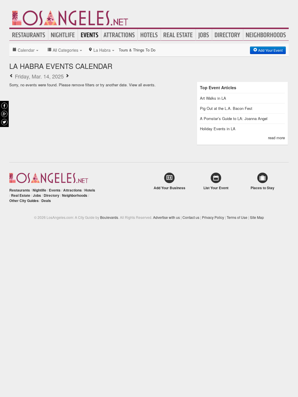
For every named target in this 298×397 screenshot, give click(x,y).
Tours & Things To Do (137, 50)
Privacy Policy (213, 217)
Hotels (149, 35)
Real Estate (178, 35)
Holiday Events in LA (217, 128)
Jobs (204, 35)
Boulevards (109, 217)
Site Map (257, 217)
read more (276, 137)
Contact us (190, 217)
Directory (227, 35)
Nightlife (63, 35)
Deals (46, 200)
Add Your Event (270, 50)
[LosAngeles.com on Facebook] (4, 106)
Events (89, 35)
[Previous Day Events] (11, 76)
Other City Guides (24, 200)
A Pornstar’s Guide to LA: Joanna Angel (233, 118)
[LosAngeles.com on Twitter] (4, 122)
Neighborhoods (266, 35)
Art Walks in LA (213, 98)
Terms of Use (237, 217)
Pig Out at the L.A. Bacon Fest (226, 108)
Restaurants (29, 35)
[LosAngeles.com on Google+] (4, 114)
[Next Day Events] (67, 76)
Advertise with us (166, 217)
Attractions (119, 35)
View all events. (142, 84)
